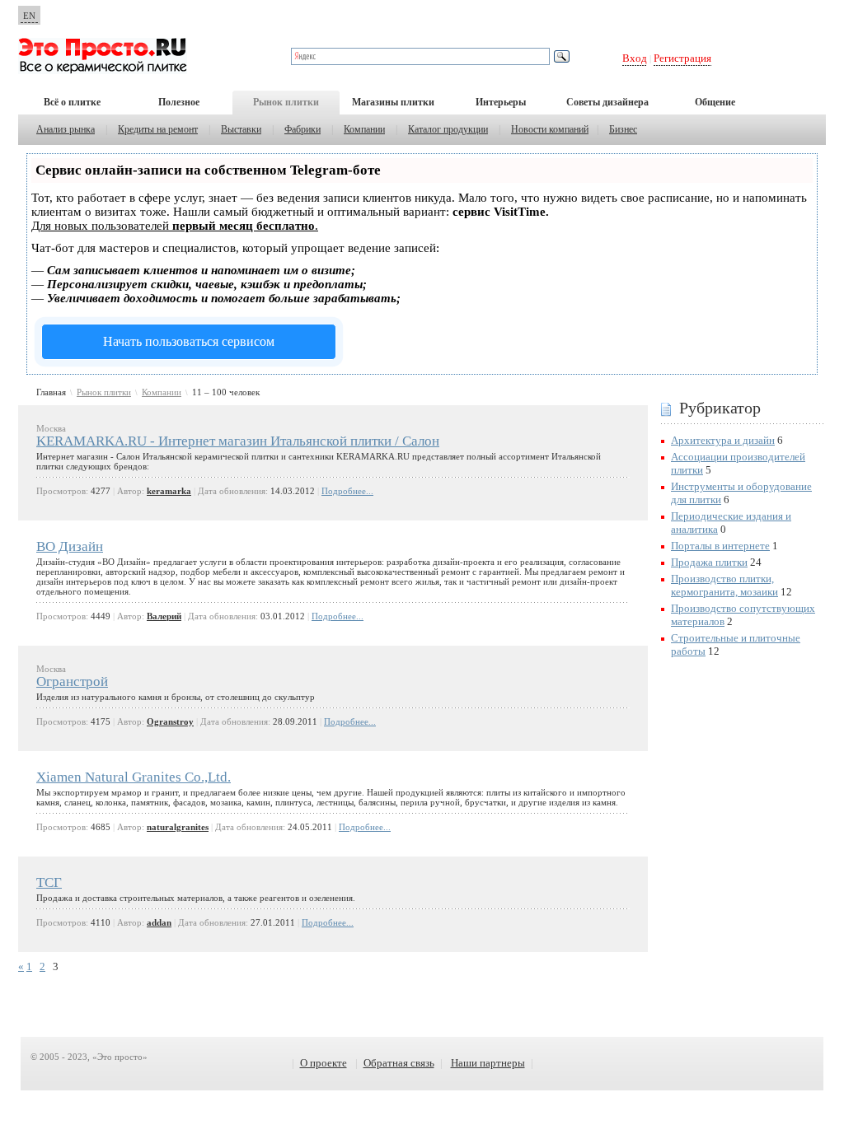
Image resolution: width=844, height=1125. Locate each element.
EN (29, 16)
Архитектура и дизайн (723, 440)
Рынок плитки (286, 102)
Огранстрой (72, 681)
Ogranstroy (170, 721)
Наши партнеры (488, 1063)
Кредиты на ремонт (158, 129)
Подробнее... (347, 491)
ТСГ (49, 882)
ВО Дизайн (69, 546)
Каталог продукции (448, 129)
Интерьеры (501, 102)
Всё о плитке (72, 102)
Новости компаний (549, 129)
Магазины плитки (393, 102)
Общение (715, 102)
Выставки (241, 129)
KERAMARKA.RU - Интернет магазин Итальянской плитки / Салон (237, 441)
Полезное (178, 102)
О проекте (323, 1063)
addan (159, 922)
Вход (634, 58)
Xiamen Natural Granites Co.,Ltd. (133, 777)
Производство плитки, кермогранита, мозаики (724, 585)
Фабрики (302, 129)
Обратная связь (398, 1063)
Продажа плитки (709, 562)
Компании (364, 129)
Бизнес (623, 129)
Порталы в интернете (720, 545)
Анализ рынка (65, 129)
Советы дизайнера (607, 102)
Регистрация (682, 58)
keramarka (169, 491)
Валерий (164, 616)
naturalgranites (178, 827)
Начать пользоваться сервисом (188, 341)
